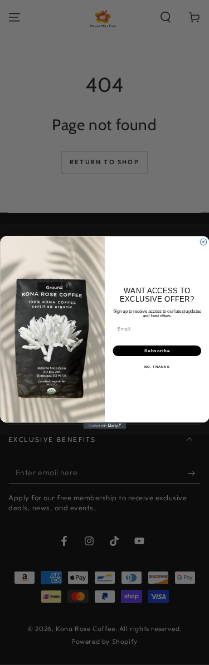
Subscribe (156, 350)
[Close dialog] (203, 242)
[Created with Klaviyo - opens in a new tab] (104, 425)
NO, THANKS (156, 367)
